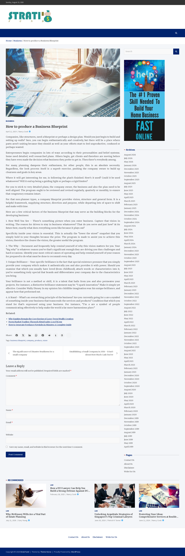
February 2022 (131, 329)
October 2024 (130, 219)
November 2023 (131, 254)
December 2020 (131, 375)
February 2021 (130, 368)
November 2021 (131, 340)
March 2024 (129, 243)
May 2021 (128, 357)
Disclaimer (129, 468)
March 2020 (129, 407)
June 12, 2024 (144, 520)
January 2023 (130, 290)
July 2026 (128, 158)
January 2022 (130, 332)
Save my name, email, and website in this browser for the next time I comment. (46, 447)
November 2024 (131, 215)
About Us (128, 464)
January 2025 (130, 208)
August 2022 (130, 308)
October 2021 (130, 343)
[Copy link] (69, 335)
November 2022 (131, 297)
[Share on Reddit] (49, 335)
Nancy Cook (23, 131)
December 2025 (131, 169)
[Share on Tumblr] (55, 335)
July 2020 (128, 393)
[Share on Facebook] (16, 335)
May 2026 (128, 162)
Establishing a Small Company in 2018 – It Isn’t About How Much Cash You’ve (91, 353)
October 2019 (130, 425)
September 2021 (131, 347)
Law (7, 511)
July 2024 (128, 229)
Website (9, 434)
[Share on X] (23, 335)
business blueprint (17, 340)
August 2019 (129, 432)
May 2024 (128, 236)
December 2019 (131, 418)
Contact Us (129, 460)
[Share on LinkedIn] (29, 335)
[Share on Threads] (62, 335)
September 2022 (131, 304)
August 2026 (130, 155)
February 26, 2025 (57, 494)
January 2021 (130, 372)
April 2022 (129, 322)
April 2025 (129, 197)
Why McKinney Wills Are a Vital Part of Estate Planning (26, 515)
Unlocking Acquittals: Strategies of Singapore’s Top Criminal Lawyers (114, 515)
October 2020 (130, 382)
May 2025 (128, 194)
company (30, 340)
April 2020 (129, 404)
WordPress (75, 552)
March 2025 (129, 201)
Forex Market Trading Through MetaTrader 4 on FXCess (35, 322)
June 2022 (128, 315)
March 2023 (129, 283)
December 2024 (131, 211)
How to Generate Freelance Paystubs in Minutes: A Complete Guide (40, 325)
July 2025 (128, 187)
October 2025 (130, 176)
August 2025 (130, 183)
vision (45, 340)
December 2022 (131, 293)
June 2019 (128, 439)
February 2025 (131, 204)
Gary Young (22, 520)
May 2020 (128, 400)
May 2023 (128, 276)
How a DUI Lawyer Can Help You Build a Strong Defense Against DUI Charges (69, 491)
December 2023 (131, 251)
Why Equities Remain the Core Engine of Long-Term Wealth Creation (41, 319)
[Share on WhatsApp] (36, 335)
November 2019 (131, 422)
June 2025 (128, 190)
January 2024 (130, 247)
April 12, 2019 (11, 131)
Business (10, 121)
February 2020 (131, 411)
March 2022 (129, 325)
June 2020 (128, 397)
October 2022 (130, 301)
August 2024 (130, 226)
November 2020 (131, 379)
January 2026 (130, 165)
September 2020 (131, 386)
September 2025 (131, 179)
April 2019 (128, 447)
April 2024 (129, 240)
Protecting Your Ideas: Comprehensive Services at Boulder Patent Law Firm (158, 517)
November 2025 (131, 172)
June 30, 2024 (100, 520)
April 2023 (128, 279)
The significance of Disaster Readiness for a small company (33, 353)
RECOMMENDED (15, 480)
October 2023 (130, 258)
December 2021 (131, 336)
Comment (11, 376)
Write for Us (129, 471)
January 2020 (130, 414)
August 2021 (130, 350)
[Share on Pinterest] (42, 335)
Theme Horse (45, 552)
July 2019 (128, 436)
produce (38, 340)
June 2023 (128, 272)
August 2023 (130, 265)
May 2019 (128, 443)
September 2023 (131, 261)
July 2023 (128, 268)
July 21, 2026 (11, 520)
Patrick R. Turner (114, 520)
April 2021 (128, 361)
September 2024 (131, 222)
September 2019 (131, 429)
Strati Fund (24, 552)
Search (176, 52)
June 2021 (128, 354)
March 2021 (129, 365)
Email (9, 422)
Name (9, 410)
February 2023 (130, 286)
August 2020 (130, 389)
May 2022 (128, 318)
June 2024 (128, 233)
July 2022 (128, 311)
